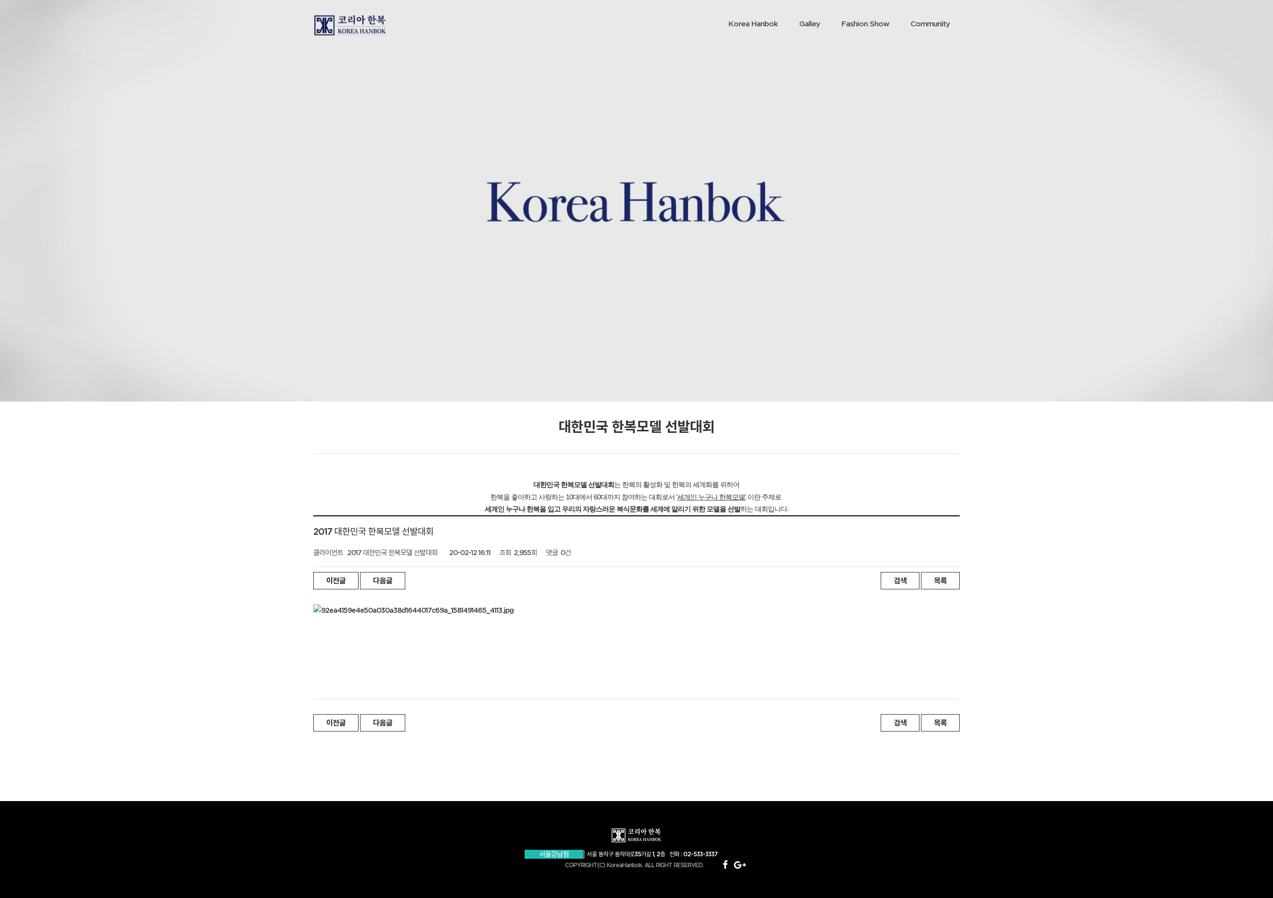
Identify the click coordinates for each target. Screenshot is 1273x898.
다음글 (382, 580)
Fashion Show (865, 23)
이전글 (336, 580)
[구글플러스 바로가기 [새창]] (739, 865)
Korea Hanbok (753, 23)
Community (930, 23)
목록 (940, 580)
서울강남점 (554, 854)
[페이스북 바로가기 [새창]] (725, 865)
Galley (809, 23)
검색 (900, 580)
